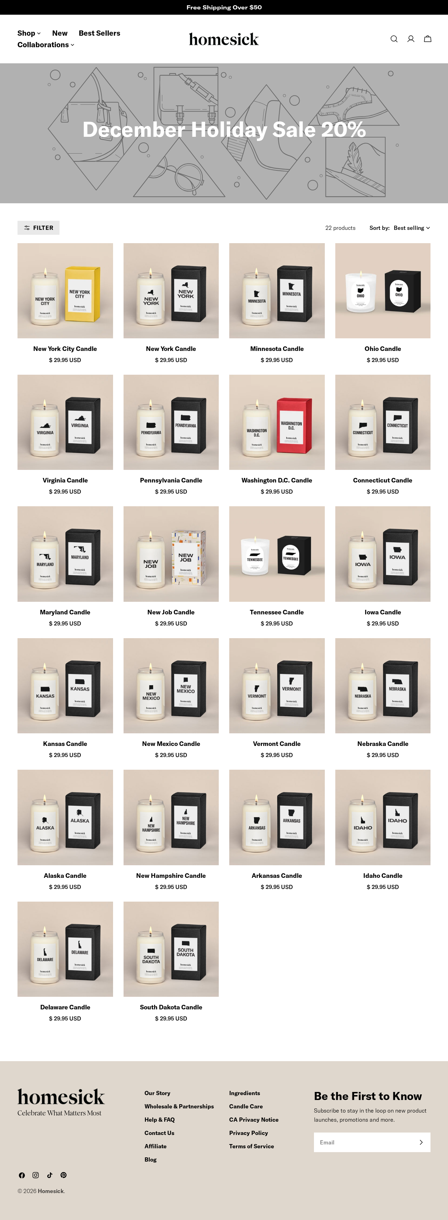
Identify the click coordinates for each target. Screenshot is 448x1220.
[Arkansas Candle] (277, 817)
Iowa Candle (383, 612)
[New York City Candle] (65, 291)
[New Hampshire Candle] (171, 817)
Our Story (157, 1092)
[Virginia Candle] (65, 422)
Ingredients (244, 1092)
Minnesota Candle (277, 349)
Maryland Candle (65, 612)
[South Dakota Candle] (171, 949)
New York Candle (171, 349)
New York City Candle (65, 349)
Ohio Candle (383, 349)
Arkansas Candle (277, 876)
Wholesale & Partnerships (179, 1106)
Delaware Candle (65, 1007)
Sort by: (380, 227)
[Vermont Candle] (277, 686)
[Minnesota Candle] (277, 291)
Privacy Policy (248, 1132)
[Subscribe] (421, 1142)
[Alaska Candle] (65, 817)
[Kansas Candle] (65, 686)
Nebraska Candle (382, 744)
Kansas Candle (65, 744)
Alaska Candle (65, 876)
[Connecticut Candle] (383, 422)
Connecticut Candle (382, 480)
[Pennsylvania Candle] (171, 422)
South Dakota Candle (171, 1007)
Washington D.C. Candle (276, 480)
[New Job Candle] (171, 554)
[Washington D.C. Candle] (277, 422)
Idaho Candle (382, 876)
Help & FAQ (160, 1119)
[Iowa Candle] (383, 554)
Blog (150, 1159)
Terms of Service (251, 1146)
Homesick (51, 1190)
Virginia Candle (65, 480)
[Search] (394, 39)
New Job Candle (171, 612)
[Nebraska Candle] (383, 686)
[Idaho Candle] (383, 817)
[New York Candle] (171, 291)
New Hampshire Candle (171, 876)
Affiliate (156, 1146)
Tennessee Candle (277, 612)
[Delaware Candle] (65, 949)
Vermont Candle (277, 744)
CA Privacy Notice (254, 1119)
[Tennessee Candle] (277, 554)
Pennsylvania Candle (171, 480)
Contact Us (159, 1132)
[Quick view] (101, 260)
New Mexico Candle (171, 744)
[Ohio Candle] (383, 291)
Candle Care (246, 1106)
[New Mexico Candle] (171, 686)
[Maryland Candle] (65, 554)
